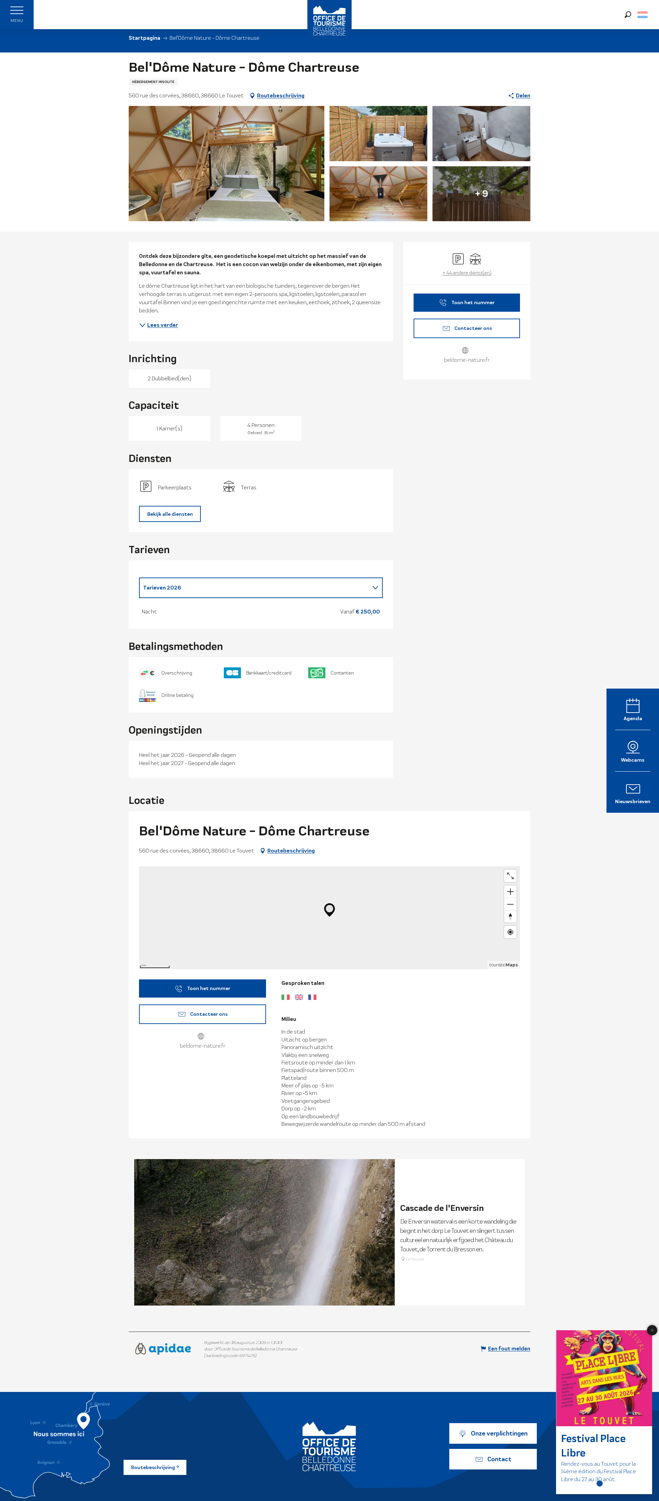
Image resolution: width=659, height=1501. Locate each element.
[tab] (254, 587)
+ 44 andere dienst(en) (466, 272)
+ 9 (481, 194)
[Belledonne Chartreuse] (329, 1446)
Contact (499, 1459)
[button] (628, 15)
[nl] (643, 15)
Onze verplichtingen (499, 1433)
